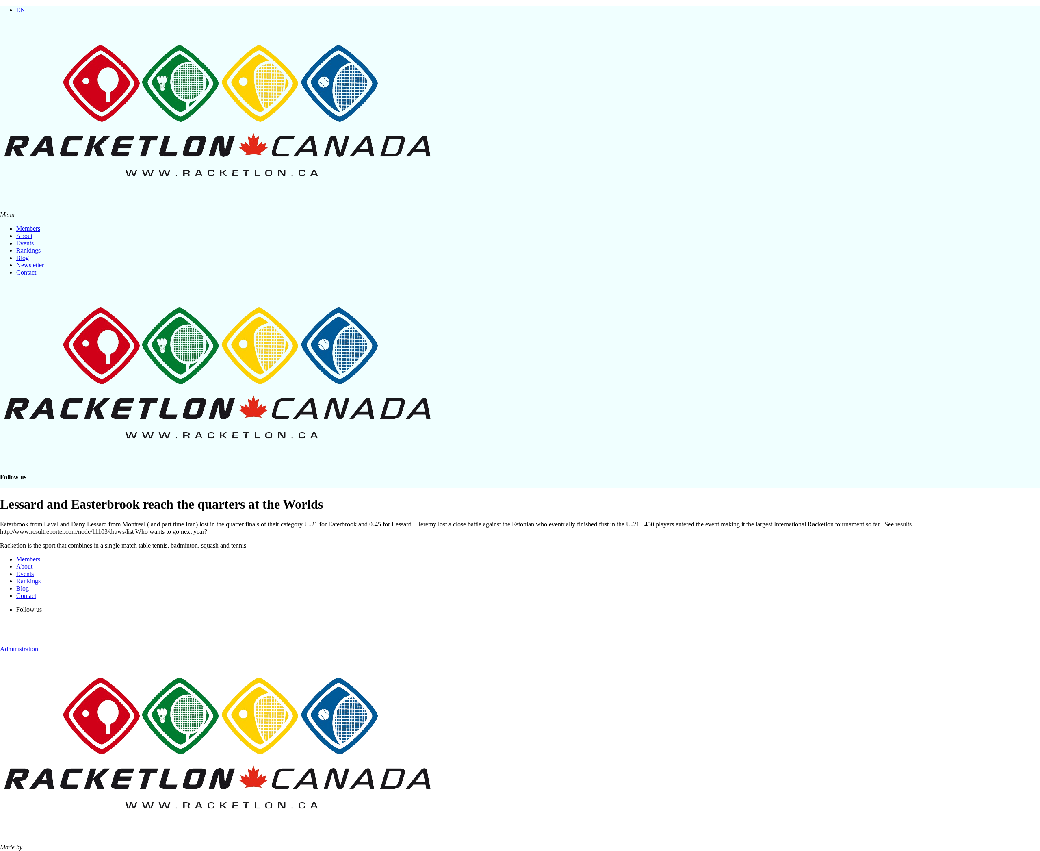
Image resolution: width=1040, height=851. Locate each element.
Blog (22, 257)
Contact (26, 272)
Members (28, 228)
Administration (19, 648)
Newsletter (30, 265)
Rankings (28, 250)
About (24, 235)
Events (25, 243)
